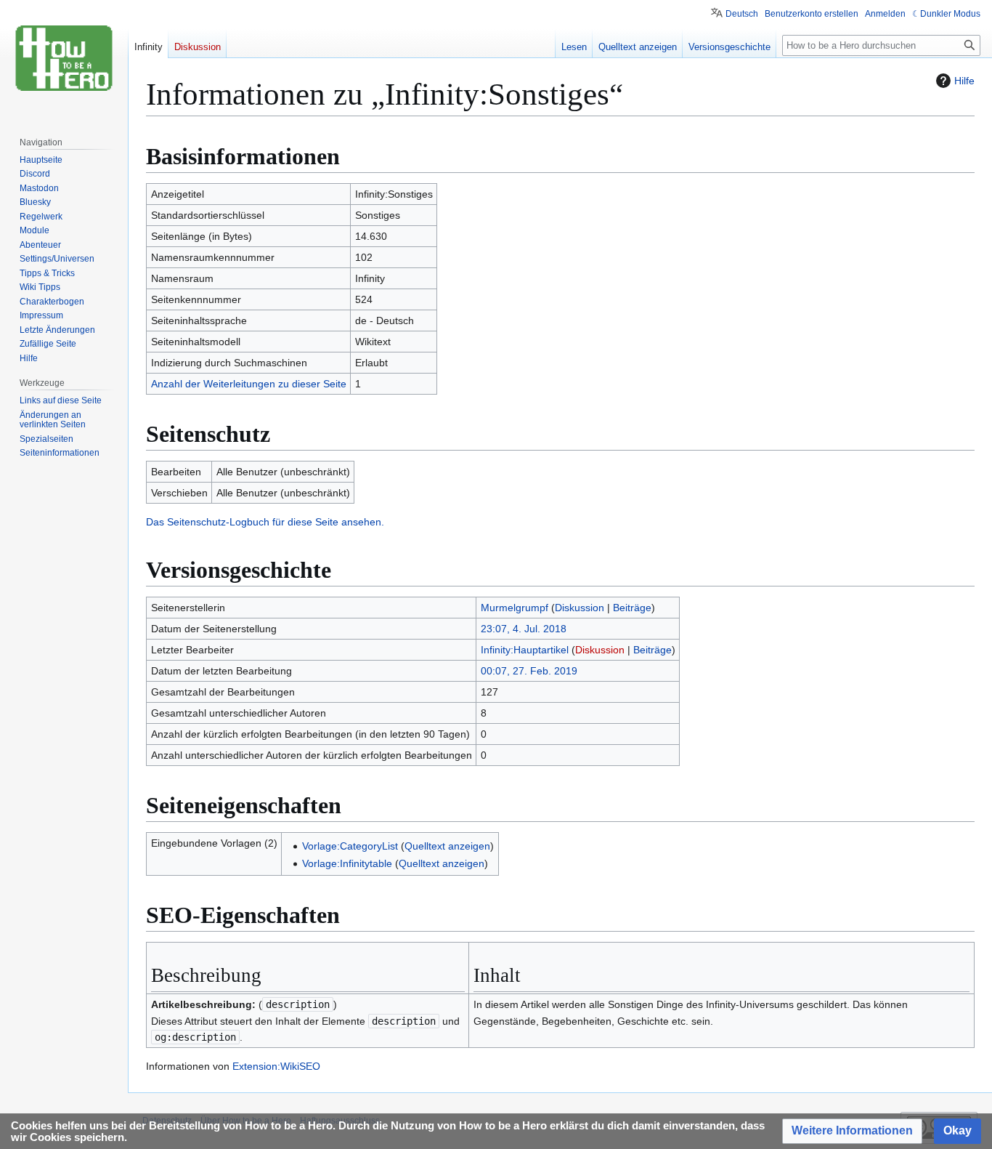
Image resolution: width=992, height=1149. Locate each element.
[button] (852, 1131)
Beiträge (632, 607)
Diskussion (579, 607)
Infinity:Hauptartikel (525, 650)
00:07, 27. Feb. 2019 (529, 671)
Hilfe (964, 80)
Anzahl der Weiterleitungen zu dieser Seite (248, 384)
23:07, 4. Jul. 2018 (523, 628)
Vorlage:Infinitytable (347, 863)
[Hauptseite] (64, 58)
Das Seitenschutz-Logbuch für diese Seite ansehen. (265, 522)
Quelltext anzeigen (447, 846)
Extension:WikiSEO (276, 1066)
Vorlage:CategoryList (350, 846)
